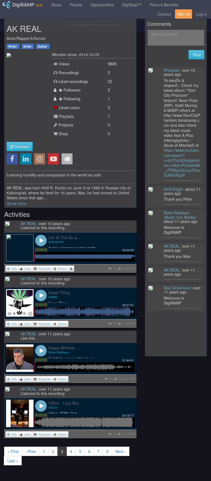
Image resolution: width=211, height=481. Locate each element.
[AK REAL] (9, 54)
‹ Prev (31, 451)
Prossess (172, 70)
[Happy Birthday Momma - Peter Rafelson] (20, 357)
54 (132, 323)
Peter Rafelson (59, 352)
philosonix (56, 242)
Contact (164, 14)
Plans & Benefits (164, 4)
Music (57, 4)
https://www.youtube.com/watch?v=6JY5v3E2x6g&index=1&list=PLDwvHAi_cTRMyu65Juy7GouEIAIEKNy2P (182, 162)
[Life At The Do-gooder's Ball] (20, 247)
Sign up (183, 13)
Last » (12, 460)
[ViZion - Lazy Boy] (20, 413)
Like (26, 268)
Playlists (44, 268)
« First (13, 451)
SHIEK (52, 297)
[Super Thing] (20, 302)
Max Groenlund (177, 288)
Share (61, 268)
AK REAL (29, 223)
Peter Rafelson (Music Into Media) (180, 215)
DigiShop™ (131, 4)
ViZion (53, 407)
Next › (120, 451)
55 (132, 268)
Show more (16, 203)
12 (120, 378)
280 (131, 378)
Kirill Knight (173, 189)
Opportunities (102, 4)
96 (132, 433)
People (76, 4)
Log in (201, 14)
